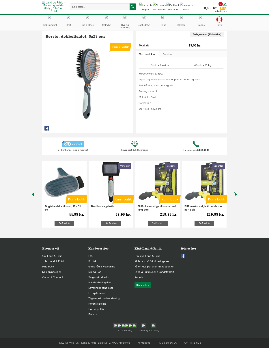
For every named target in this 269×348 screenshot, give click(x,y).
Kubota (138, 277)
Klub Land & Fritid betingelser (152, 261)
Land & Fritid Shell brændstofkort (154, 271)
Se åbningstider (51, 271)
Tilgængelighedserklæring (104, 298)
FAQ (90, 256)
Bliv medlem (142, 285)
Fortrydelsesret (97, 293)
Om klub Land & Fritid (147, 256)
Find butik (48, 266)
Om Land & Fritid (52, 256)
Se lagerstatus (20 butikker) (207, 34)
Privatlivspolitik (97, 303)
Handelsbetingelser (99, 282)
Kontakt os (144, 342)
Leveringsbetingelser (100, 287)
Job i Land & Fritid (53, 261)
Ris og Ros (94, 271)
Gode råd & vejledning (101, 266)
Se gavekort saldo (99, 277)
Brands (92, 314)
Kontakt (92, 261)
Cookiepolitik (96, 309)
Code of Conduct (52, 277)
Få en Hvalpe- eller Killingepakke (153, 266)
